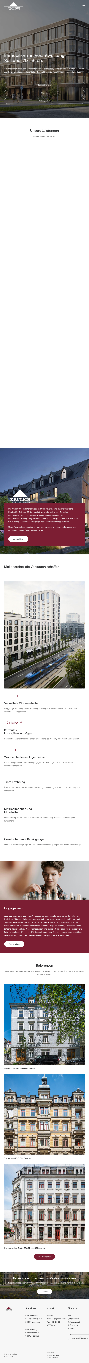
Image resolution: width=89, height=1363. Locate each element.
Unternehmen (73, 1319)
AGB (57, 1355)
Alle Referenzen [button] (44, 1257)
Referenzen (73, 1325)
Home (70, 1315)
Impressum (50, 1353)
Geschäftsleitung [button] (44, 85)
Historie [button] (44, 93)
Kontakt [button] (44, 1292)
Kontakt (71, 1328)
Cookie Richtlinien (52, 1357)
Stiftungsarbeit (74, 1322)
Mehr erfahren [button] (18, 539)
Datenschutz (51, 1355)
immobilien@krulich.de (56, 1319)
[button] (83, 6)
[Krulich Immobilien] (13, 6)
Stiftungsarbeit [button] (44, 101)
